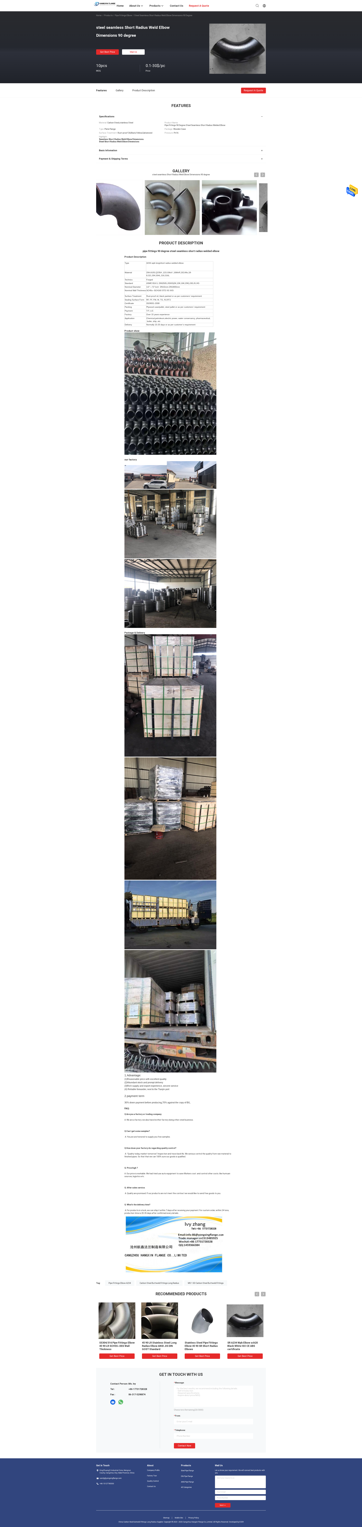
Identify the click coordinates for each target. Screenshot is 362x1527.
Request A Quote (253, 90)
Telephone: (180, 1430)
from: (178, 1416)
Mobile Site (179, 1518)
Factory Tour (152, 1476)
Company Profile (153, 1470)
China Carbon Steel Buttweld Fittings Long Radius (137, 1522)
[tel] (128, 1402)
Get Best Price (107, 52)
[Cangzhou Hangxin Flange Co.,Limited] (104, 4)
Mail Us (133, 52)
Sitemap (166, 1518)
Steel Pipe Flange (187, 1471)
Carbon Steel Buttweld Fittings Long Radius (159, 1283)
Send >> (223, 1505)
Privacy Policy (193, 1518)
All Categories (186, 1487)
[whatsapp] (120, 1402)
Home (99, 15)
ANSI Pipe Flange (187, 1482)
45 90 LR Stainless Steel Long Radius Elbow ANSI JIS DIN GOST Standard (159, 1346)
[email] (112, 1402)
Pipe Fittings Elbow (123, 15)
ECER (241, 1522)
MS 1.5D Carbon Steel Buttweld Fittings (206, 1283)
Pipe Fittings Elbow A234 (120, 1283)
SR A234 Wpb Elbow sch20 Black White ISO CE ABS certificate (242, 1346)
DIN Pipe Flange (187, 1476)
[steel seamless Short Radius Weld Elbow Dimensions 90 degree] (237, 48)
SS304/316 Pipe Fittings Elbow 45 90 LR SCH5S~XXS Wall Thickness (117, 1346)
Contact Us (151, 1486)
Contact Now (184, 1445)
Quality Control (153, 1481)
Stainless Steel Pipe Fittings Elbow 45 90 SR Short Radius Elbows (201, 1346)
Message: (179, 1383)
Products (108, 15)
